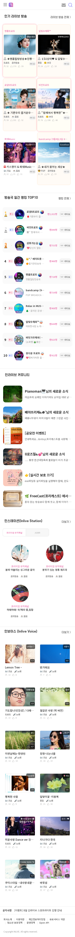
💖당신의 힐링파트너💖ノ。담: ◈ (43, 248)
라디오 (32, 63)
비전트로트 (44, 85)
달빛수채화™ (45, 31)
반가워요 (45, 667)
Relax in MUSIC (34, 306)
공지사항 (7, 910)
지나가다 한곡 (47, 839)
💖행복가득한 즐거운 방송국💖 (41, 357)
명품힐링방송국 (33, 279)
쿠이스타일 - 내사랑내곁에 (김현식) (20, 882)
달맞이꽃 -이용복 (49, 796)
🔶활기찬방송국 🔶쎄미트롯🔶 (41, 263)
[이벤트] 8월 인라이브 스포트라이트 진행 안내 (38, 910)
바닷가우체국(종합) (36, 337)
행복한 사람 (11, 796)
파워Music (10, 139)
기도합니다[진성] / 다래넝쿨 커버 (20, 710)
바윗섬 (43, 882)
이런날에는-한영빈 (15, 753)
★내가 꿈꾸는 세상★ (53, 167)
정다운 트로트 (33, 353)
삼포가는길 (32, 243)
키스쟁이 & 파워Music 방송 (20, 167)
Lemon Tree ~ (13, 667)
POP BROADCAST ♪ (36, 295)
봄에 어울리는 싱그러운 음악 (20, 569)
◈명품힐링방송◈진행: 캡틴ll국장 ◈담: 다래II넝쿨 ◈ (20, 59)
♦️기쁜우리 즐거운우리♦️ (39, 216)
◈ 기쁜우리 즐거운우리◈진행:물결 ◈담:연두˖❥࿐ (20, 112)
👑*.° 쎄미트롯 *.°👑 (37, 259)
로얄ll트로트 (10, 85)
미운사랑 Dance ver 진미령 (20, 839)
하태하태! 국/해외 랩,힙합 (20, 609)
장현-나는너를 (47, 753)
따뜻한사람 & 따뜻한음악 (38, 326)
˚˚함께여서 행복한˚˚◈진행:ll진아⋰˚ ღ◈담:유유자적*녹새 (55, 112)
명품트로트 (10, 31)
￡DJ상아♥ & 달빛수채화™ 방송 (55, 59)
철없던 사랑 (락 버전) (51, 710)
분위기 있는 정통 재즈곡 (54, 569)
